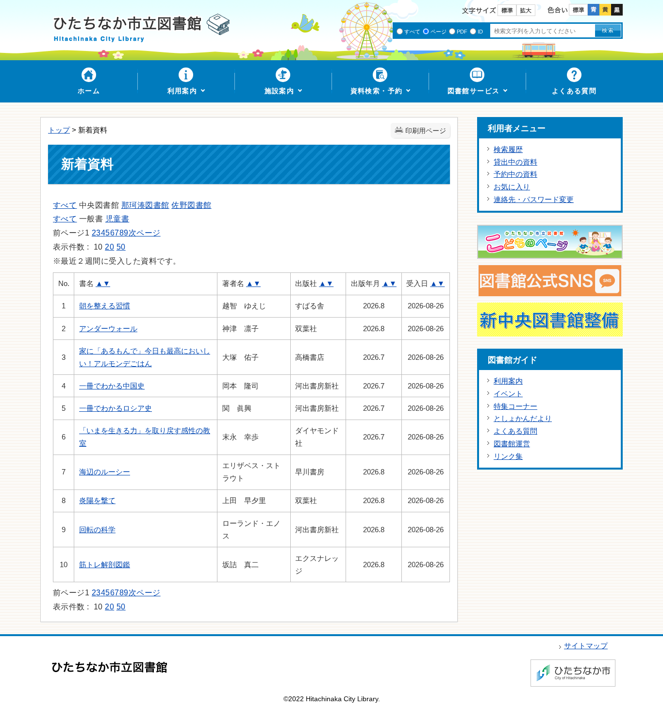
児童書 (117, 219)
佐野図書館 (191, 205)
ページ (439, 31)
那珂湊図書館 (145, 205)
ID (480, 31)
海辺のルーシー (104, 472)
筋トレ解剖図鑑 (104, 564)
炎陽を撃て (97, 500)
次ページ (145, 233)
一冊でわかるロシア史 (115, 408)
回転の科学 (97, 529)
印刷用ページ (425, 131)
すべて (412, 31)
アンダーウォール (108, 328)
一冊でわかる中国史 (112, 386)
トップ (59, 130)
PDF (462, 31)
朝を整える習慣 (104, 306)
